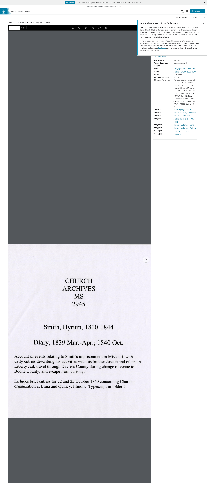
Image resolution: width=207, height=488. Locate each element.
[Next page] (146, 260)
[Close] (203, 23)
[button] (160, 56)
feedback (162, 48)
